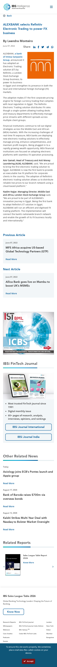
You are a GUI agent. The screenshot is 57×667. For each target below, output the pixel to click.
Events (5, 641)
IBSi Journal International (28, 427)
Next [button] (53, 567)
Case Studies (7, 633)
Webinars (6, 630)
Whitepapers (7, 626)
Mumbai (49, 633)
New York (50, 626)
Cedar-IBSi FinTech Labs (27, 633)
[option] (28, 567)
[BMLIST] (28, 333)
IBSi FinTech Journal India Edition (31, 626)
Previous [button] (4, 567)
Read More (11, 259)
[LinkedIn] (34, 47)
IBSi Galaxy (24, 630)
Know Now (13, 611)
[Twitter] (43, 47)
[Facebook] (38, 47)
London (49, 622)
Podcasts (6, 637)
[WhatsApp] (52, 47)
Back (9, 15)
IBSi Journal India (28, 437)
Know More (28, 562)
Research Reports (9, 622)
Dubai (48, 630)
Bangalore (50, 637)
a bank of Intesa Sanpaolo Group (12, 56)
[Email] (47, 47)
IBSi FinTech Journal (26, 622)
